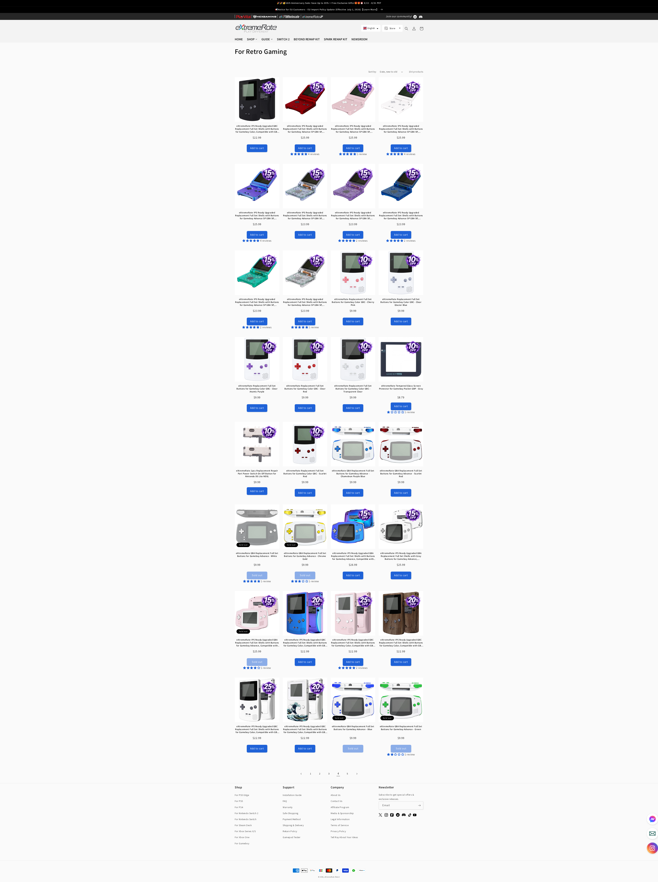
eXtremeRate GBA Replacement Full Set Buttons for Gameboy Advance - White (257, 555)
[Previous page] (301, 774)
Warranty (288, 807)
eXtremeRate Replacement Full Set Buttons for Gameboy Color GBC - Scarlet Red (304, 473)
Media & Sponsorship (342, 813)
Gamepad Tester (291, 837)
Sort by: (372, 71)
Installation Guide (292, 795)
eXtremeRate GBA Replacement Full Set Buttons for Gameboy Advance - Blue (353, 728)
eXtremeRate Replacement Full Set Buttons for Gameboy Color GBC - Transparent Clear (353, 388)
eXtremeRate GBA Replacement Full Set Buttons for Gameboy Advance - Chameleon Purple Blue (353, 473)
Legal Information (340, 819)
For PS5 (239, 801)
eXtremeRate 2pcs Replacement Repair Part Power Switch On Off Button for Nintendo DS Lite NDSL (257, 473)
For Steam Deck (243, 825)
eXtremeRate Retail (332, 877)
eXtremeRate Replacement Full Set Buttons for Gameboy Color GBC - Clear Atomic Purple (256, 388)
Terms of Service (340, 825)
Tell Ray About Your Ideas (344, 837)
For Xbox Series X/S (245, 831)
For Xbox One (242, 837)
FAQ (285, 801)
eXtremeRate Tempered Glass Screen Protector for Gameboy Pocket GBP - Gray (401, 387)
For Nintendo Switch (245, 819)
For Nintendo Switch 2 (246, 813)
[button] (370, 28)
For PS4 (239, 807)
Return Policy (290, 831)
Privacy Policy (338, 831)
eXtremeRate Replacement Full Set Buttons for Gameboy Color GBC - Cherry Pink (353, 302)
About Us (335, 795)
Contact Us (336, 801)
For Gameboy (242, 843)
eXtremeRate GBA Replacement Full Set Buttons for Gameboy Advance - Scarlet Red (401, 473)
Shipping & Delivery (293, 825)
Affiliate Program (340, 807)
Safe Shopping (290, 813)
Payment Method (292, 819)
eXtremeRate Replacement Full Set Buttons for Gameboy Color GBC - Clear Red (304, 388)
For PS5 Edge (242, 795)
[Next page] (357, 774)
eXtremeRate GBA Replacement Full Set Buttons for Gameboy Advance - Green (401, 728)
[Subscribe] (419, 805)
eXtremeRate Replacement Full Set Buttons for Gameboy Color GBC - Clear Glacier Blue (400, 302)
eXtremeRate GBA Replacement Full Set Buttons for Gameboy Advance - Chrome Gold (305, 556)
